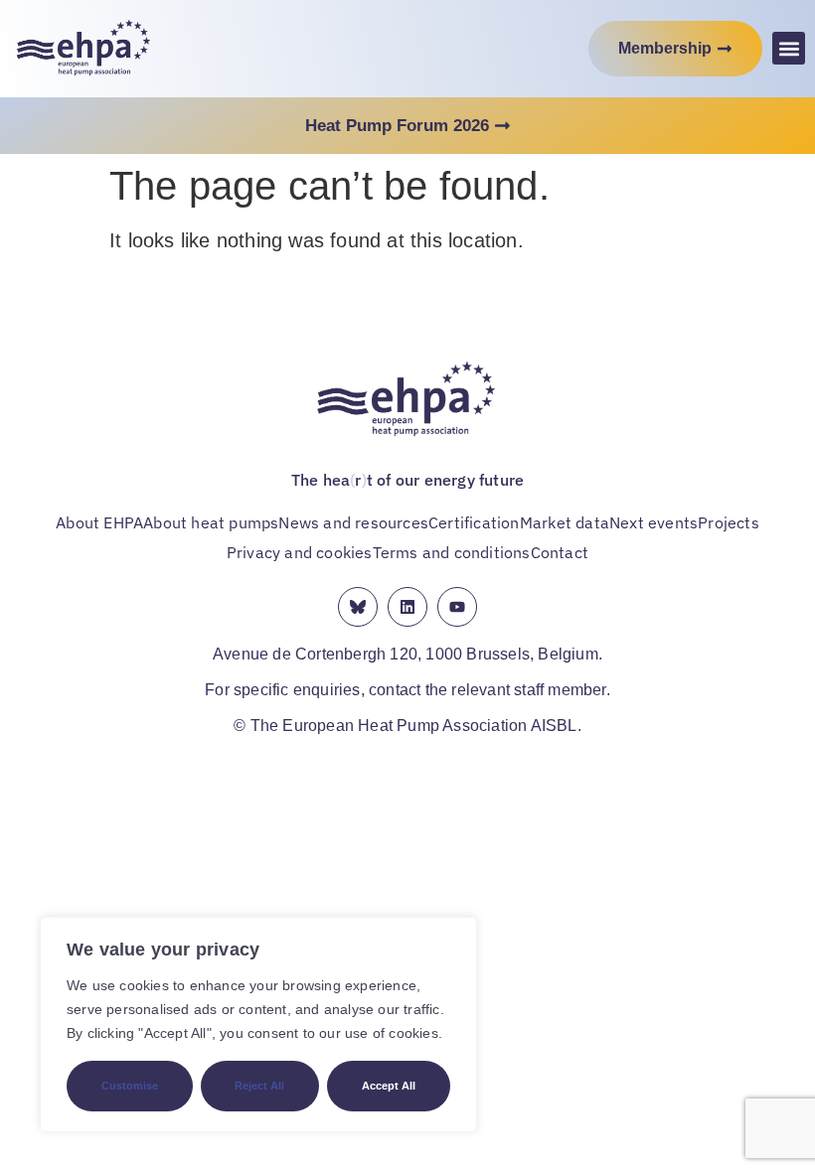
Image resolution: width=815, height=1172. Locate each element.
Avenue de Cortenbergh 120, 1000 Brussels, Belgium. (407, 654)
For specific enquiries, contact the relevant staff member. (407, 689)
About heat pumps (210, 522)
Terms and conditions (452, 552)
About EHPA (99, 522)
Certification (474, 522)
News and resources (353, 522)
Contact (559, 552)
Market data (564, 522)
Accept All (388, 1086)
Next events (653, 522)
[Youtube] (457, 607)
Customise (129, 1086)
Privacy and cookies (300, 552)
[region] (258, 1024)
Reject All (259, 1086)
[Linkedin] (407, 607)
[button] (788, 48)
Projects (728, 522)
